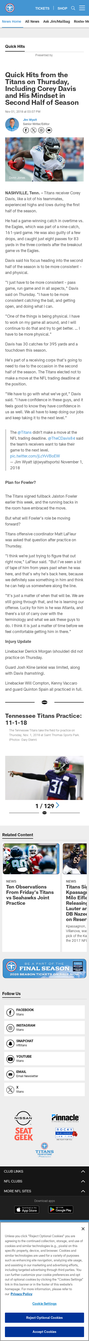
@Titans (25, 432)
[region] (44, 1281)
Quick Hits (15, 46)
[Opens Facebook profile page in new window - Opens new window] (26, 130)
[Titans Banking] (66, 1119)
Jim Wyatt (30, 119)
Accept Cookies (45, 1332)
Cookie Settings (44, 1303)
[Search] (73, 8)
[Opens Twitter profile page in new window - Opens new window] (34, 130)
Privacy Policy (21, 1294)
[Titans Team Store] (44, 1150)
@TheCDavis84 (61, 438)
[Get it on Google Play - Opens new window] (61, 1212)
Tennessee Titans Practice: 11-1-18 (43, 719)
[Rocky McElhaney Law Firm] (66, 1134)
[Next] (57, 805)
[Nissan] (23, 1119)
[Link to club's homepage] (10, 6)
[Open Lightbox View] (44, 786)
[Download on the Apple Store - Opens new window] (27, 1210)
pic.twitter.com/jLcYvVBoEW (35, 455)
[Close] (83, 1228)
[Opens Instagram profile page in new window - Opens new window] (41, 130)
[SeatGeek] (24, 1134)
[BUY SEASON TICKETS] (44, 968)
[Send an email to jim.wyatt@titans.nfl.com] (49, 130)
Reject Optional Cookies (44, 1318)
